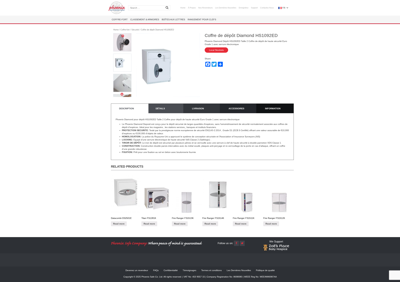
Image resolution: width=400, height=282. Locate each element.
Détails (160, 108)
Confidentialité (171, 270)
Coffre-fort (120, 19)
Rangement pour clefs (202, 19)
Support (254, 8)
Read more (119, 223)
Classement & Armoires (144, 19)
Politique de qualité (265, 270)
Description (126, 108)
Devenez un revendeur (136, 270)
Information (272, 108)
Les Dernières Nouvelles (225, 8)
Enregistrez (243, 8)
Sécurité (135, 30)
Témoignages (189, 270)
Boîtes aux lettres (173, 19)
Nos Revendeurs (205, 8)
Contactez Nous (267, 8)
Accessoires (236, 108)
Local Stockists (216, 50)
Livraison (198, 108)
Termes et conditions (211, 270)
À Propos (192, 8)
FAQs (156, 270)
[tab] (129, 108)
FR (283, 8)
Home (182, 8)
